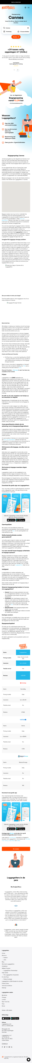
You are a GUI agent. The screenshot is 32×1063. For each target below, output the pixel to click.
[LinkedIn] (12, 1047)
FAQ (24, 366)
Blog (3, 962)
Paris (3, 1004)
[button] (28, 1059)
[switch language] (25, 7)
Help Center (5, 972)
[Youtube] (9, 1047)
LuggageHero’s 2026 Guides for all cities (12, 981)
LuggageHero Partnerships (10, 970)
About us (4, 955)
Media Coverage (7, 979)
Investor (5, 957)
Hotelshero (5, 966)
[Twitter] (5, 1047)
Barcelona (4, 995)
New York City (5, 1001)
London (4, 999)
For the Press (5, 977)
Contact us (5, 1043)
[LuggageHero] (8, 8)
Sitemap (4, 987)
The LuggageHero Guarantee (11, 975)
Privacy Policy (5, 983)
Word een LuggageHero (8, 964)
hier (14, 531)
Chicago (4, 997)
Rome (3, 1006)
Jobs (4, 959)
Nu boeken (16, 849)
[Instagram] (7, 1047)
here (20, 367)
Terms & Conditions (7, 985)
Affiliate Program (6, 968)
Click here (15, 370)
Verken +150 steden (7, 1010)
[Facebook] (2, 1047)
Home (3, 953)
